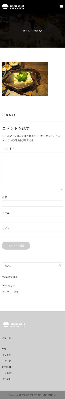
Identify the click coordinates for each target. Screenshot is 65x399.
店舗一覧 (6, 338)
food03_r (10, 114)
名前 (4, 197)
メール (6, 212)
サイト (6, 228)
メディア (6, 361)
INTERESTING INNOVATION (41, 395)
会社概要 (6, 379)
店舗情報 (6, 355)
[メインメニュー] (61, 7)
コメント (8, 148)
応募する (9, 373)
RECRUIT (6, 367)
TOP (4, 349)
